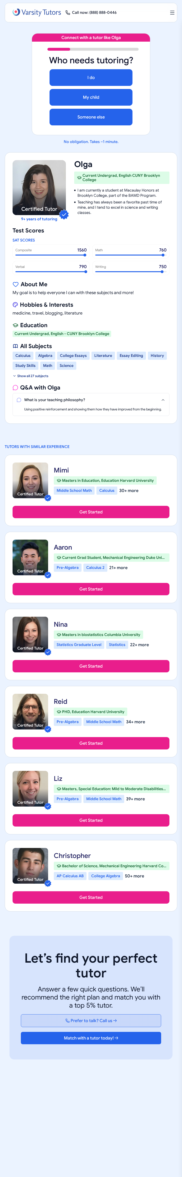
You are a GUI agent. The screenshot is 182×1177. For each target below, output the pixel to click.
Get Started (91, 512)
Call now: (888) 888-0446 (94, 12)
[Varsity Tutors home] (37, 13)
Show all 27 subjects (32, 376)
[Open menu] (172, 12)
